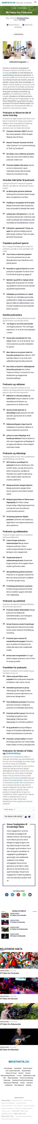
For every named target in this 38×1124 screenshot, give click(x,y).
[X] (12, 894)
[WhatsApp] (24, 894)
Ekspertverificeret (14, 25)
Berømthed (17, 1068)
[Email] (30, 894)
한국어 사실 (24, 1111)
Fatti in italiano (18, 1105)
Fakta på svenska (17, 1100)
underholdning (8, 75)
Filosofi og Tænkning (26, 1078)
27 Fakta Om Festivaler (18, 915)
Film (4, 1078)
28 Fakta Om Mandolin (17, 936)
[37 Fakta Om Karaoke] (5, 922)
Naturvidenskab (13, 1078)
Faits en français (21, 1103)
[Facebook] (6, 894)
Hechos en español (29, 1105)
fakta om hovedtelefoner (19, 223)
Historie (27, 1073)
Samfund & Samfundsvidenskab (22, 1080)
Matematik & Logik (29, 1075)
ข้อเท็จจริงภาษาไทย (7, 1113)
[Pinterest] (18, 894)
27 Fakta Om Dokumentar (19, 929)
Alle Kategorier (19, 1085)
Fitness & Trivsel (11, 1073)
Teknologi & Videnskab (11, 1083)
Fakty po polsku (6, 1111)
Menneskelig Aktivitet (8, 1075)
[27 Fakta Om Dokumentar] (5, 929)
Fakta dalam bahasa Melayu (24, 1116)
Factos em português (7, 1108)
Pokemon (30, 1083)
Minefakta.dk (8, 3)
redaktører (10, 860)
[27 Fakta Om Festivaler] (5, 915)
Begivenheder (26, 1071)
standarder (23, 851)
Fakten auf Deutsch (7, 1105)
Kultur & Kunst (27, 1068)
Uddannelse (9, 1085)
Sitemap (28, 1085)
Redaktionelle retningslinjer (23, 26)
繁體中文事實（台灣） (20, 1113)
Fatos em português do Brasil (23, 1108)
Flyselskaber (8, 1068)
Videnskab (7, 1080)
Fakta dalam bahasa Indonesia (10, 1119)
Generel (20, 1073)
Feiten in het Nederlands (8, 1103)
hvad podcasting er (16, 780)
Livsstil (19, 1075)
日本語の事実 (16, 1111)
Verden (22, 1083)
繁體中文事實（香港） (7, 1116)
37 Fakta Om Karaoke (17, 922)
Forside (13, 8)
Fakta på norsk (27, 1100)
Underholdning (22, 8)
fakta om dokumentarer (21, 303)
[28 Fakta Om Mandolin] (5, 936)
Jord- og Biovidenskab (12, 1071)
